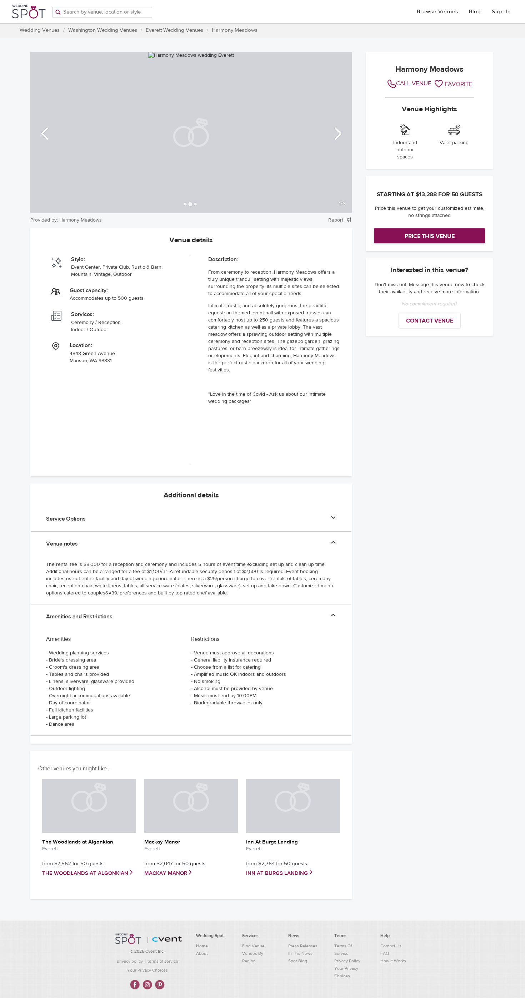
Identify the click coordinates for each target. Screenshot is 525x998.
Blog (475, 11)
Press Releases (303, 946)
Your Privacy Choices (147, 970)
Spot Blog (297, 961)
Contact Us (390, 946)
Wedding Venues (40, 30)
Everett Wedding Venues (174, 30)
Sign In (501, 11)
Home (202, 946)
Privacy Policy (347, 961)
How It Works (393, 961)
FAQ (384, 953)
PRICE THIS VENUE (430, 236)
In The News (300, 953)
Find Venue (253, 946)
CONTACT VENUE (429, 320)
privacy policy (130, 961)
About (202, 953)
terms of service (163, 961)
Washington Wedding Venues (102, 30)
